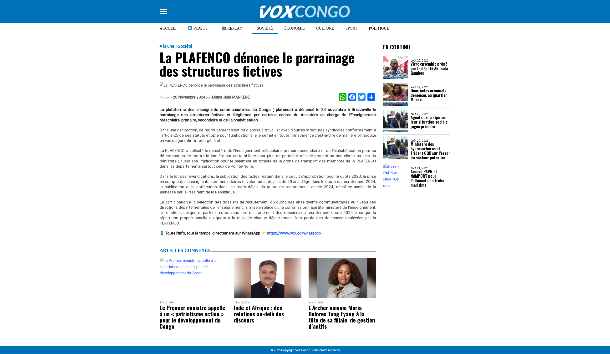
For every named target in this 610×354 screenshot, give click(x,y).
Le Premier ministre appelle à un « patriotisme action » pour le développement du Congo (192, 316)
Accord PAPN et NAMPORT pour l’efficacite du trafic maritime (427, 178)
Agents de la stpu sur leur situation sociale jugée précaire (429, 122)
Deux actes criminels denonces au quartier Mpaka (429, 95)
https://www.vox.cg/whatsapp (294, 233)
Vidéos (200, 28)
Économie (294, 28)
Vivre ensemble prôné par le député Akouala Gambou (429, 68)
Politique (379, 28)
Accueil (168, 28)
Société (265, 28)
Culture (325, 28)
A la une (167, 46)
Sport (351, 28)
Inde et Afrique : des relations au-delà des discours (259, 313)
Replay (234, 28)
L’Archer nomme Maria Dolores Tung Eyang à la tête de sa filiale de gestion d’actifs (342, 316)
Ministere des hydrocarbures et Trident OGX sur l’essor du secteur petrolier (430, 151)
